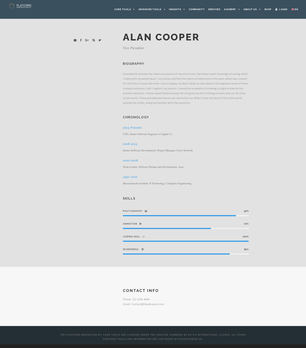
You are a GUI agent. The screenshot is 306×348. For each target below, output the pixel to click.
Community (197, 9)
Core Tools (122, 9)
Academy (230, 9)
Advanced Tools (149, 9)
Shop (267, 9)
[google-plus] (87, 40)
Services (214, 9)
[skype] (93, 40)
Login (283, 9)
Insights (175, 9)
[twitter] (99, 40)
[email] (75, 40)
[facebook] (81, 40)
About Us (250, 9)
